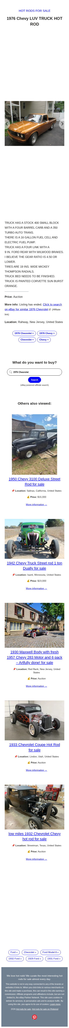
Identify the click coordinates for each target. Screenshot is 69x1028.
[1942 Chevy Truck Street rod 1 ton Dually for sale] (34, 558)
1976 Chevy (46, 333)
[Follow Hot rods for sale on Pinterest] (34, 1018)
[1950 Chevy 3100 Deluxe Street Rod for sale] (34, 474)
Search (34, 380)
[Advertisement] (34, 64)
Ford (13, 952)
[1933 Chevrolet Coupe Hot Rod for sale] (34, 739)
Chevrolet (26, 339)
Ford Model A (50, 952)
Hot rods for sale (34, 10)
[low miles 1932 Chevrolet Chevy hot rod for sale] (34, 828)
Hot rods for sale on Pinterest (45, 1009)
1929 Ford (33, 958)
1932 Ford (14, 958)
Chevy (43, 339)
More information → (36, 504)
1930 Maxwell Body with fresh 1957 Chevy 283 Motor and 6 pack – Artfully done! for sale (34, 657)
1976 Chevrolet (23, 333)
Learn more (55, 1004)
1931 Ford (52, 958)
